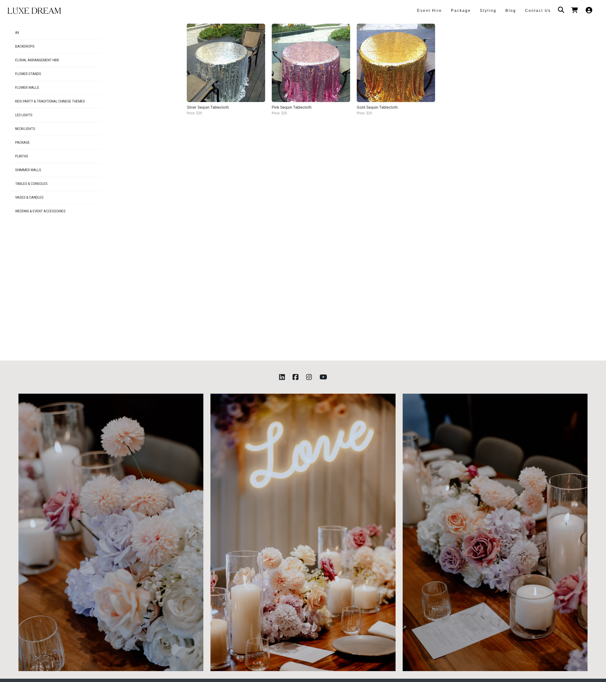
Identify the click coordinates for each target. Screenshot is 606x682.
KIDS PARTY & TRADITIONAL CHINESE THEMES (50, 101)
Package (461, 11)
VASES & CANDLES (29, 197)
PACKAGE (22, 142)
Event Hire (429, 11)
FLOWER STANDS (28, 74)
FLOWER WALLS (27, 87)
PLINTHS (21, 156)
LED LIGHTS (23, 115)
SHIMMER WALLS (28, 170)
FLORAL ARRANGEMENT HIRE (37, 60)
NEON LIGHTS (25, 129)
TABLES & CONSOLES (31, 184)
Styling (488, 11)
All (17, 33)
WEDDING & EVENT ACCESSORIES (40, 211)
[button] (428, 10)
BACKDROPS (25, 46)
